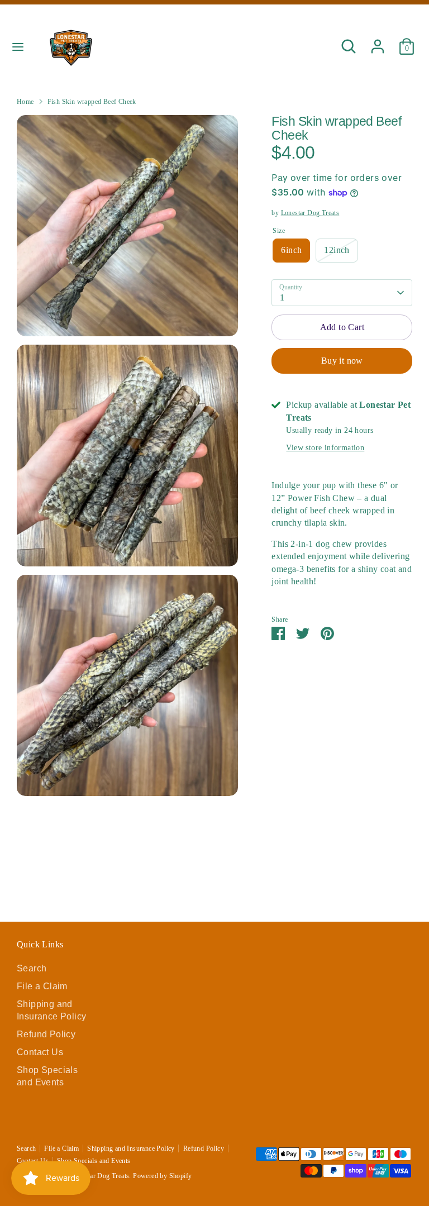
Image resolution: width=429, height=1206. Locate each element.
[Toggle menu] (18, 46)
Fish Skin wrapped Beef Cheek (91, 102)
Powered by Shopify (162, 1176)
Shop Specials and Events (94, 1161)
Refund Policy (46, 1034)
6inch (291, 250)
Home (25, 102)
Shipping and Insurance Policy (131, 1148)
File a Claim (42, 986)
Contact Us (40, 1052)
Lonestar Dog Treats (310, 213)
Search (31, 968)
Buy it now (342, 360)
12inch (336, 250)
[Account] (377, 41)
